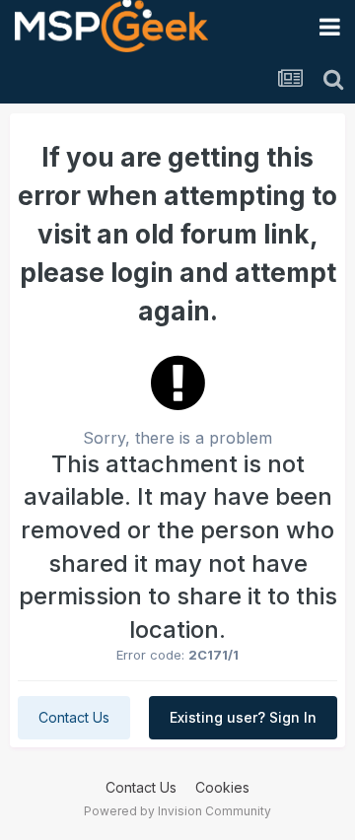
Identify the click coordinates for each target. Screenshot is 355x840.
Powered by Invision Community (177, 811)
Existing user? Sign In (243, 717)
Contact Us (73, 717)
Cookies (222, 787)
